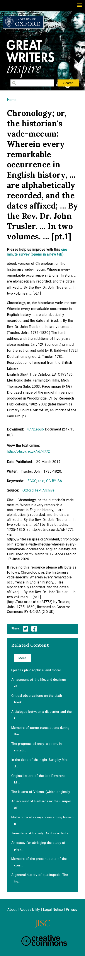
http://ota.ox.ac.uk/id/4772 (28, 451)
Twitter (25, 629)
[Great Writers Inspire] (23, 22)
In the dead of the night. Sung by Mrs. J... (39, 763)
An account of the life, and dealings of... (38, 683)
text (41, 481)
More (22, 658)
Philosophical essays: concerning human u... (42, 820)
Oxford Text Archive (38, 490)
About (12, 909)
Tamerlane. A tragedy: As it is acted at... (41, 833)
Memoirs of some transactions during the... (40, 731)
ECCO (31, 481)
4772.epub (35, 429)
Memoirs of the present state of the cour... (39, 862)
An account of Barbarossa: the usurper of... (41, 804)
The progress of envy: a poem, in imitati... (36, 747)
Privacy (71, 909)
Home (12, 100)
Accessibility (30, 909)
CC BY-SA (54, 481)
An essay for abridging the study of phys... (38, 846)
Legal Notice (53, 909)
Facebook (34, 629)
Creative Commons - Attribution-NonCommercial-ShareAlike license (44, 940)
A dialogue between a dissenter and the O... (41, 715)
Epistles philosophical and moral (36, 670)
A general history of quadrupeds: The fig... (39, 878)
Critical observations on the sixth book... (36, 699)
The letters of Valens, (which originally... (41, 792)
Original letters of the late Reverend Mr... (38, 779)
